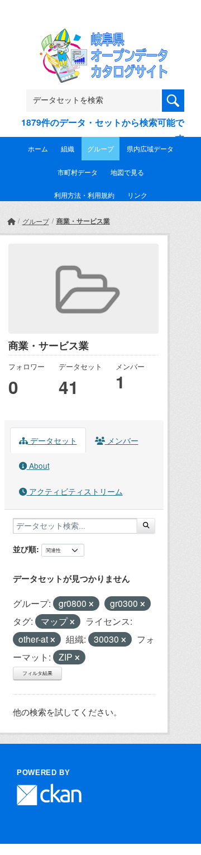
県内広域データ (150, 148)
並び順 (24, 548)
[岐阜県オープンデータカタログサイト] (101, 35)
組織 (67, 148)
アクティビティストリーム (75, 491)
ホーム (38, 148)
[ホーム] (11, 221)
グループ (100, 148)
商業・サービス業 (83, 221)
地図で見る (127, 172)
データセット (52, 440)
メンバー (121, 440)
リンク (137, 195)
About (38, 465)
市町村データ (78, 172)
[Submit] (146, 526)
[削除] (91, 604)
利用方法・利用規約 (84, 195)
